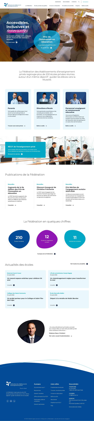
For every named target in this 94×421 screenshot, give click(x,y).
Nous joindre (66, 1)
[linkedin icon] (14, 401)
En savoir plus (10, 42)
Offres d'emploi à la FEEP (41, 396)
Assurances (58, 1)
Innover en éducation (54, 5)
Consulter (11, 205)
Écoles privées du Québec (40, 5)
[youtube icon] (11, 401)
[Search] (80, 1)
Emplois (78, 5)
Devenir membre (38, 393)
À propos (74, 1)
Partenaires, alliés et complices (39, 400)
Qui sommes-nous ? (39, 387)
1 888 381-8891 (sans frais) (76, 390)
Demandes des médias (75, 407)
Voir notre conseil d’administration (59, 336)
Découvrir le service (14, 154)
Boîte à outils (85, 5)
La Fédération (28, 5)
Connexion (85, 1)
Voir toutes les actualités (78, 263)
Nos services (37, 390)
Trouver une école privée (15, 125)
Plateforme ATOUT (56, 402)
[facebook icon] (7, 401)
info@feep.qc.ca (73, 395)
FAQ (52, 405)
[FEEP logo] (16, 385)
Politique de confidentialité (47, 418)
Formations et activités (68, 5)
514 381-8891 (72, 388)
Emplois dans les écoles (57, 387)
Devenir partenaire (39, 404)
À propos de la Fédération (45, 253)
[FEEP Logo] (12, 5)
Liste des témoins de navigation (62, 418)
